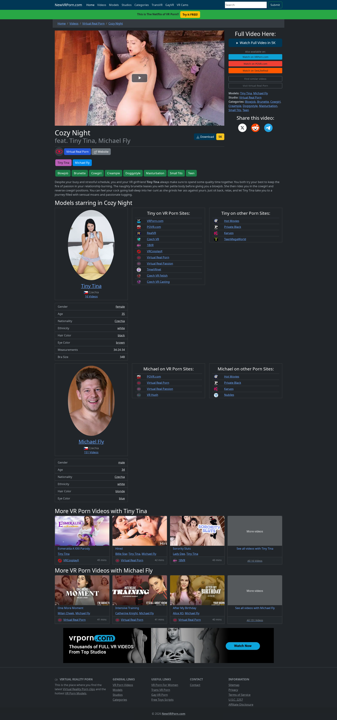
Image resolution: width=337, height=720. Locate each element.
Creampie (235, 106)
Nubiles (229, 395)
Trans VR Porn (160, 690)
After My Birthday (184, 608)
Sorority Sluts (182, 548)
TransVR (157, 5)
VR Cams (182, 5)
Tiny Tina (246, 93)
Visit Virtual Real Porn (255, 85)
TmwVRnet (154, 269)
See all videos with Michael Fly (255, 608)
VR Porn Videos (123, 685)
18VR (150, 245)
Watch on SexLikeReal (255, 70)
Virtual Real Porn (77, 152)
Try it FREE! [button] (190, 14)
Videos (101, 5)
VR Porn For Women (164, 685)
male (121, 462)
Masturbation (268, 106)
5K (220, 137)
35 (123, 314)
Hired (119, 548)
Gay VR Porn (159, 695)
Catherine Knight (126, 613)
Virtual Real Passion (160, 263)
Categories (141, 5)
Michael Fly (260, 93)
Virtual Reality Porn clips (79, 689)
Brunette (263, 102)
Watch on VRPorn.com (255, 57)
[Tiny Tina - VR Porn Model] (91, 245)
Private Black (232, 227)
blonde (120, 491)
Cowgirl (275, 102)
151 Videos (91, 452)
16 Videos (91, 296)
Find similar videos (255, 78)
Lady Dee (179, 554)
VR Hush (152, 395)
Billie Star (121, 554)
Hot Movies (231, 221)
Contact (195, 685)
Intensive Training (127, 608)
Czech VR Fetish (157, 276)
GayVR (169, 5)
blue (122, 498)
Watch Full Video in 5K (257, 42)
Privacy (233, 690)
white (121, 328)
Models (114, 5)
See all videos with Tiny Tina (255, 548)
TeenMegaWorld (235, 239)
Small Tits (235, 110)
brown (120, 342)
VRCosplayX (154, 251)
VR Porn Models (75, 693)
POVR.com (154, 227)
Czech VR (153, 239)
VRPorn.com (155, 221)
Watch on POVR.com (255, 63)
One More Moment (70, 608)
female (120, 307)
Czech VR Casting (158, 282)
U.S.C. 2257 (236, 700)
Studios (127, 5)
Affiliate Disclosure (241, 705)
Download (207, 137)
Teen (246, 110)
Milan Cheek (66, 613)
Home (90, 5)
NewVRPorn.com (68, 4)
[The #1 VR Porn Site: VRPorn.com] (168, 645)
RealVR (151, 233)
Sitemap (234, 685)
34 (123, 470)
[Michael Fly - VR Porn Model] (91, 401)
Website (102, 152)
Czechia (120, 321)
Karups (229, 233)
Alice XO (178, 613)
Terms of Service (239, 695)
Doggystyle (250, 106)
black (121, 335)
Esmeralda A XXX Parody (74, 548)
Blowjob (250, 102)
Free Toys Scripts (162, 700)
